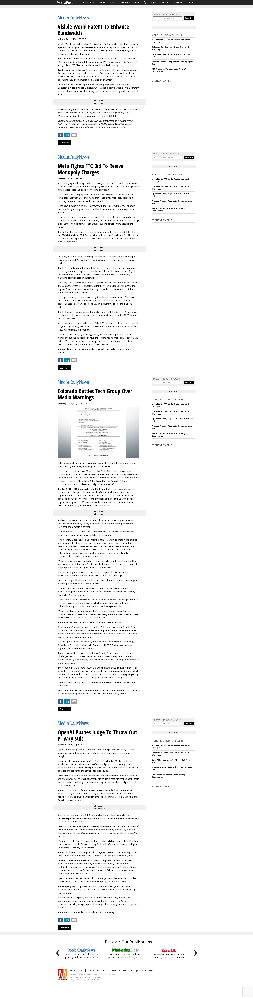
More (136, 2)
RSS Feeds (116, 970)
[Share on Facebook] (60, 135)
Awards (112, 2)
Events (102, 2)
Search (145, 2)
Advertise (178, 2)
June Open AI (107, 852)
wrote (93, 546)
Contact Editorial (103, 970)
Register (165, 2)
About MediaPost (77, 970)
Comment (64, 142)
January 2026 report (83, 847)
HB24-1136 (73, 488)
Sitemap (125, 970)
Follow (190, 2)
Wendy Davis (66, 178)
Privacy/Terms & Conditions (142, 970)
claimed (70, 235)
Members (125, 2)
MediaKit (90, 970)
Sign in (154, 2)
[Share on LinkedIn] (67, 135)
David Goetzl (66, 39)
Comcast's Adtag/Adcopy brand (75, 87)
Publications (88, 2)
